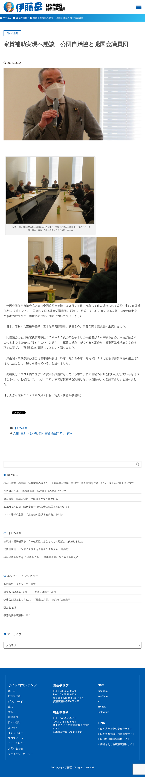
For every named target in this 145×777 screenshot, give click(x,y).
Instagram (103, 711)
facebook (103, 690)
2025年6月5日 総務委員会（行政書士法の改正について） (36, 491)
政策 (10, 706)
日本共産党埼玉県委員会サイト (117, 733)
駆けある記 (10, 607)
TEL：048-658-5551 (64, 718)
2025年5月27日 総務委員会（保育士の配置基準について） (37, 506)
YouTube (103, 696)
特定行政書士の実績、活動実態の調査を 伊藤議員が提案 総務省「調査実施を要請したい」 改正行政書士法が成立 (69, 483)
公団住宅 (44, 433)
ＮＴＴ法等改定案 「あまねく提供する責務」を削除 (33, 514)
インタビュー (15, 732)
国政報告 (13, 717)
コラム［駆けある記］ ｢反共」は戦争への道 (31, 591)
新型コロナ (58, 433)
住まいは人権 (28, 433)
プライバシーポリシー (20, 753)
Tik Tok (102, 706)
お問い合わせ (15, 748)
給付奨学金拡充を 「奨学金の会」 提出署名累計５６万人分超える (41, 557)
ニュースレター (16, 743)
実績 (10, 711)
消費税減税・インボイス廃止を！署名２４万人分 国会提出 (37, 549)
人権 (16, 433)
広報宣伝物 (14, 696)
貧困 (69, 433)
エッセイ (13, 727)
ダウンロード (15, 701)
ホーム (12, 690)
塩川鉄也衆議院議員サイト (115, 739)
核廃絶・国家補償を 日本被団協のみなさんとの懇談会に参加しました (43, 541)
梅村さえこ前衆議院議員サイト (117, 744)
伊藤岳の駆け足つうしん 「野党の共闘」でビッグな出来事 (37, 599)
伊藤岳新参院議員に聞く (17, 615)
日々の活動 (20, 428)
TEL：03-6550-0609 (64, 690)
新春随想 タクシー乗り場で (20, 584)
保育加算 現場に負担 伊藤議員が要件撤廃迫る (31, 498)
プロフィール (15, 738)
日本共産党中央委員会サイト (116, 728)
